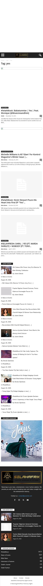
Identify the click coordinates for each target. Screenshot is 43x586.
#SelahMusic (5, 107)
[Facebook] (15, 500)
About (15, 578)
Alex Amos (4, 160)
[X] (24, 500)
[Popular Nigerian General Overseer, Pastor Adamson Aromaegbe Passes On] (6, 527)
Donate (27, 578)
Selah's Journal (5, 564)
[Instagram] (19, 500)
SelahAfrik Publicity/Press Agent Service (21, 580)
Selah (2, 116)
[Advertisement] (21, 3)
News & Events (7, 277)
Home (2, 60)
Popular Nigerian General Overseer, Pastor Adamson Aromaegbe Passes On (27, 525)
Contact (21, 578)
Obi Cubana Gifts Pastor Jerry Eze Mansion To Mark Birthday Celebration (27, 515)
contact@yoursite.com (25, 496)
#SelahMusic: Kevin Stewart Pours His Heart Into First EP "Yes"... (19, 201)
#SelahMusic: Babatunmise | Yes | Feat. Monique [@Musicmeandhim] (20, 111)
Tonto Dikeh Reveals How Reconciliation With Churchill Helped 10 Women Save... (27, 535)
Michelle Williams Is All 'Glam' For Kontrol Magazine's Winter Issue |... (20, 155)
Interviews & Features (7, 151)
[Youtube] (28, 500)
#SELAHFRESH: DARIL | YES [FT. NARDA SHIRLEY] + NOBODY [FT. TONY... (19, 245)
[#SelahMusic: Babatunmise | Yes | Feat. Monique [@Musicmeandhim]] (21, 87)
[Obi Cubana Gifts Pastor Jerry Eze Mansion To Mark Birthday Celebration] (6, 517)
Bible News (4, 558)
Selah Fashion (5, 568)
